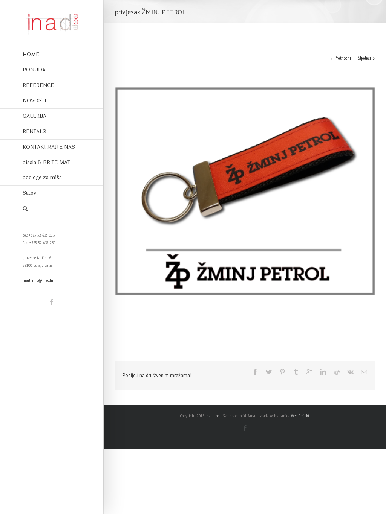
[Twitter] (269, 372)
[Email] (364, 372)
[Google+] (309, 372)
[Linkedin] (323, 372)
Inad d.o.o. (212, 415)
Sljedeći (364, 58)
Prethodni (342, 58)
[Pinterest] (282, 372)
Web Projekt (300, 415)
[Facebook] (52, 302)
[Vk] (350, 372)
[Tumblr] (296, 372)
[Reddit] (337, 372)
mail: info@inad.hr (38, 280)
